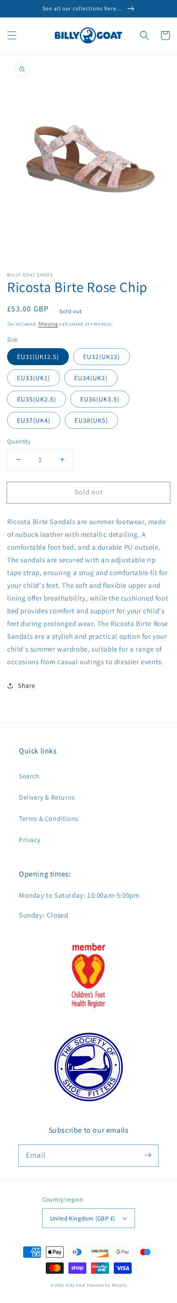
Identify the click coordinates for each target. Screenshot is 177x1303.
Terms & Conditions (48, 818)
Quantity (19, 441)
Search (29, 776)
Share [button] (26, 685)
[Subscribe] (147, 1155)
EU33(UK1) (33, 378)
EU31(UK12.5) (38, 356)
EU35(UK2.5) (36, 399)
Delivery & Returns (47, 797)
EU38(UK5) (91, 420)
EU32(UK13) (101, 356)
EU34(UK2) (91, 378)
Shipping (48, 324)
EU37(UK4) (34, 420)
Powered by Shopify (107, 1284)
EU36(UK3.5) (99, 399)
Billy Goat (75, 1284)
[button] (11, 35)
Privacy (29, 839)
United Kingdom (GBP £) (83, 1218)
